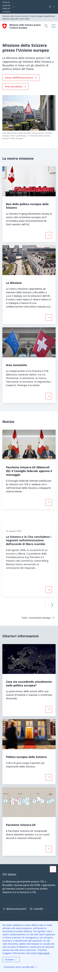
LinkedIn (38, 908)
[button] (53, 869)
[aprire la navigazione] (53, 26)
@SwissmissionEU (16, 908)
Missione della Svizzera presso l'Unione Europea (25, 26)
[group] (29, 560)
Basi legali (44, 953)
